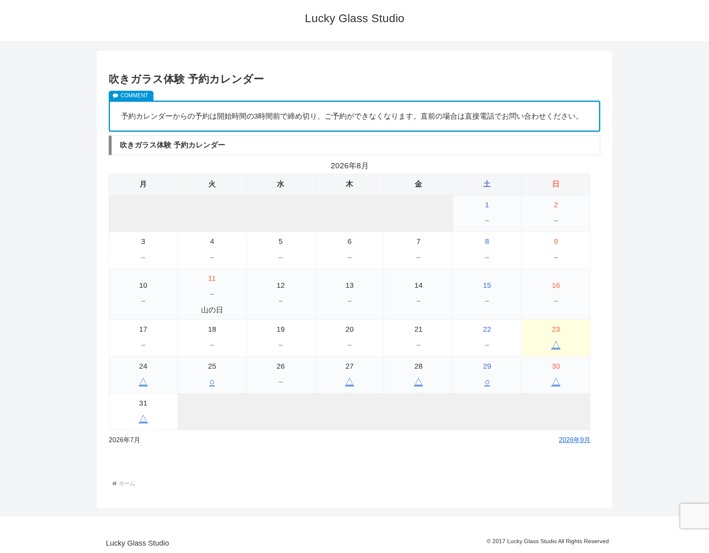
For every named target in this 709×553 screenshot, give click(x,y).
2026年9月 (574, 439)
